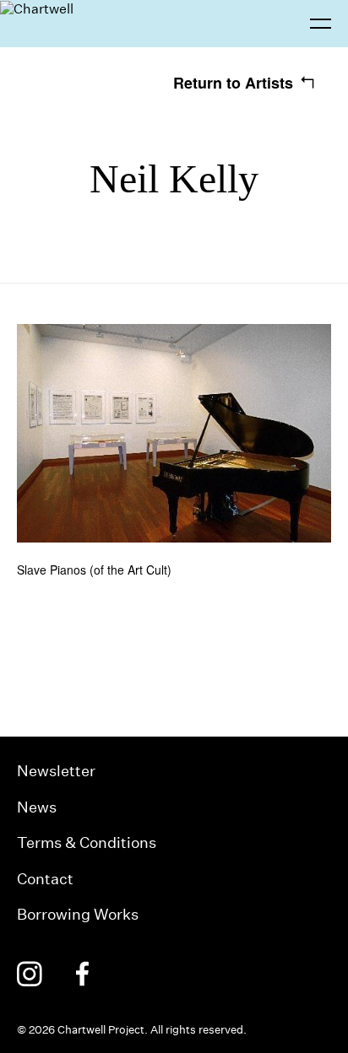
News (37, 807)
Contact (45, 879)
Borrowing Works (78, 914)
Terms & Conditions (86, 842)
